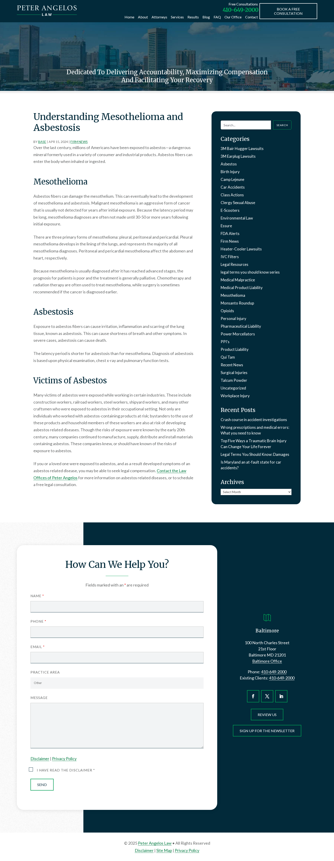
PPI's (225, 341)
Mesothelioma (233, 295)
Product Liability (235, 349)
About (143, 17)
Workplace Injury (235, 395)
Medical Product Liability (242, 287)
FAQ (217, 17)
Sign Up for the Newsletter (267, 731)
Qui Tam (228, 357)
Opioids (227, 310)
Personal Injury (233, 318)
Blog (206, 17)
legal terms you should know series (250, 272)
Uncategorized (233, 388)
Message (39, 698)
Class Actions (232, 194)
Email (37, 647)
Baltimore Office (267, 661)
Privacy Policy (64, 758)
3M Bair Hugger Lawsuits (242, 148)
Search (282, 125)
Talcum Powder (234, 380)
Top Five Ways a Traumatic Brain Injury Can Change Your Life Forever (254, 443)
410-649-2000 (240, 9)
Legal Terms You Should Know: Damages (255, 454)
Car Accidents (233, 187)
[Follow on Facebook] (253, 696)
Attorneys (159, 17)
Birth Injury (230, 171)
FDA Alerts (230, 233)
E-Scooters (230, 210)
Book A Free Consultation (288, 11)
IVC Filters (230, 256)
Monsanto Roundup (237, 303)
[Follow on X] (267, 696)
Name (37, 596)
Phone (38, 621)
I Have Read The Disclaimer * (66, 770)
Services (177, 17)
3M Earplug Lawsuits (238, 156)
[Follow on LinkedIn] (281, 696)
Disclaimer (39, 758)
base (42, 142)
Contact (251, 17)
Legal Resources (234, 264)
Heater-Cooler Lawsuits (241, 249)
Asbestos (229, 164)
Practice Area (45, 672)
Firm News (79, 142)
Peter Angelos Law (155, 843)
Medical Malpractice (238, 279)
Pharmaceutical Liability (241, 326)
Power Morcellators (238, 334)
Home (129, 17)
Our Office (233, 17)
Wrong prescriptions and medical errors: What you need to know (255, 430)
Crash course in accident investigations (254, 419)
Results (193, 17)
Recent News (232, 364)
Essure (226, 225)
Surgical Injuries (234, 372)
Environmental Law (237, 218)
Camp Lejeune (232, 179)
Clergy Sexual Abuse (238, 202)
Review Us (267, 714)
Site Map (164, 850)
